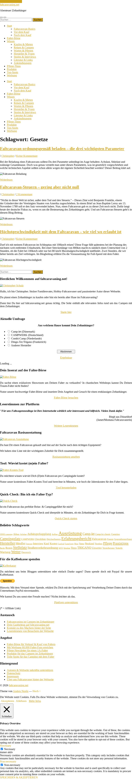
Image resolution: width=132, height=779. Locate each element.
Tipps (74, 547)
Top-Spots (12, 72)
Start (9, 25)
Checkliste (40, 539)
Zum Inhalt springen (11, 1)
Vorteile (119, 548)
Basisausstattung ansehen (66, 456)
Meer (76, 544)
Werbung (12, 75)
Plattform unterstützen (66, 602)
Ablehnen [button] (21, 701)
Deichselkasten (54, 539)
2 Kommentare (24, 194)
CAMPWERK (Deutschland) (27, 335)
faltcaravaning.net (9, 4)
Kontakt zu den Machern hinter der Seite (29, 627)
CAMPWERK (27, 539)
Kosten (53, 543)
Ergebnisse (66, 357)
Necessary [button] (5, 745)
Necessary (9, 749)
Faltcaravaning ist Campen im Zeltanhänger (30, 621)
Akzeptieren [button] (7, 701)
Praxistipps (120, 543)
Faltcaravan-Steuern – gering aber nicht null (39, 187)
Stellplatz (20, 547)
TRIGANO (84, 547)
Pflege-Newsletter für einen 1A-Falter (27, 650)
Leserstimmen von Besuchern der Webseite (30, 631)
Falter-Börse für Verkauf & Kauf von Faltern (31, 644)
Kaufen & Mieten (23, 44)
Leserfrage (69, 544)
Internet (29, 544)
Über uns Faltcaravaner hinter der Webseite (30, 679)
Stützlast (67, 548)
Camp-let (88, 534)
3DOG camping (6, 534)
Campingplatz (10, 539)
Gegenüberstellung (123, 539)
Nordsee (98, 543)
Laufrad (61, 544)
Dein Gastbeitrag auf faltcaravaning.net (28, 624)
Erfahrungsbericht (76, 538)
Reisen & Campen (24, 47)
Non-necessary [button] (8, 761)
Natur (81, 543)
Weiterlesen (6, 179)
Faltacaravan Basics (24, 28)
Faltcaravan (99, 539)
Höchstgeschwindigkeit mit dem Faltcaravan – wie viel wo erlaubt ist (60, 231)
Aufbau (55, 534)
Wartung (5, 552)
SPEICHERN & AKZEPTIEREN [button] (19, 777)
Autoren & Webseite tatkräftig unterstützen (30, 670)
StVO (61, 548)
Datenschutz (13, 673)
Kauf (46, 543)
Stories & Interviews (25, 56)
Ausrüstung (70, 533)
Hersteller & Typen (24, 53)
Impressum (13, 676)
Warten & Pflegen (23, 50)
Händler (20, 543)
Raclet (2, 548)
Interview (38, 543)
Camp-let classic (103, 534)
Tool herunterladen (66, 487)
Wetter (16, 552)
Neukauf (89, 543)
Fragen (110, 539)
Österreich (26, 552)
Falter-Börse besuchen (66, 397)
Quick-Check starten (66, 518)
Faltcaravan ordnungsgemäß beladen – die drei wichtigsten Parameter (62, 148)
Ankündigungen (22, 63)
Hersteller (7, 543)
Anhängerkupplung (39, 534)
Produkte (12, 69)
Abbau (16, 534)
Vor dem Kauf (21, 32)
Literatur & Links (23, 59)
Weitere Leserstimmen (66, 425)
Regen (9, 547)
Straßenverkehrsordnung (43, 547)
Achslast (23, 534)
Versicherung (108, 548)
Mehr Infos (35, 701)
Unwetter (97, 547)
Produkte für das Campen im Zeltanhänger (30, 653)
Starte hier (66, 312)
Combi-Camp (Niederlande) (26, 338)
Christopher (7, 155)
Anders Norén (20, 691)
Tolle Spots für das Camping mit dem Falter (30, 656)
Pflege (107, 543)
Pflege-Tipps (14, 66)
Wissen (11, 41)
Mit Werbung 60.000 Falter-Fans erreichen (30, 647)
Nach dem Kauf (22, 35)
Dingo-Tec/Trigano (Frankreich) (28, 341)
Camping (115, 534)
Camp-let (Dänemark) (23, 331)
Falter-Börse (13, 38)
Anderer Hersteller (21, 345)
